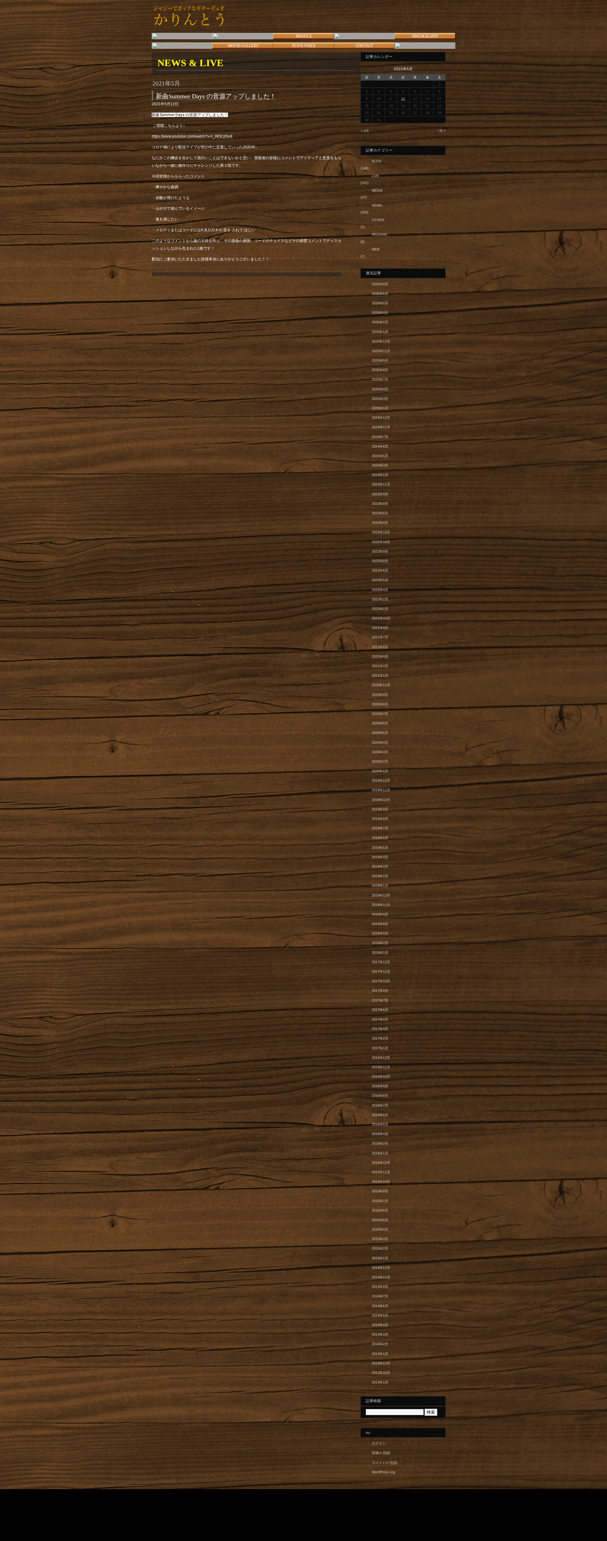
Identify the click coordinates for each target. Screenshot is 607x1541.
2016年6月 (380, 1115)
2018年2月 (380, 943)
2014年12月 (381, 1268)
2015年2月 (380, 1248)
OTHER (378, 220)
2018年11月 (381, 905)
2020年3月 (380, 752)
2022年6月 (380, 570)
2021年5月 (380, 647)
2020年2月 (380, 761)
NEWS (377, 205)
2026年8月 (380, 284)
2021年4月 (380, 656)
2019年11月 (381, 790)
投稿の (381, 1453)
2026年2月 (380, 322)
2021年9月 (380, 628)
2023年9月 (380, 494)
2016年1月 (380, 1153)
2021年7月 (380, 637)
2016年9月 (380, 1086)
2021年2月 (380, 666)
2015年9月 (380, 1191)
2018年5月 (380, 933)
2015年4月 (380, 1229)
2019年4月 (380, 857)
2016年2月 (380, 1143)
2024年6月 (380, 446)
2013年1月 (380, 1382)
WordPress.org (383, 1472)
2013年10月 (381, 1373)
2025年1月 (380, 408)
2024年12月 (381, 417)
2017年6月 (380, 1010)
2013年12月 (381, 1363)
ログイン (379, 1443)
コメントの (384, 1462)
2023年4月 (380, 523)
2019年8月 (380, 819)
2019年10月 (381, 800)
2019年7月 (380, 828)
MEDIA (377, 190)
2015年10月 (381, 1182)
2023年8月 (380, 504)
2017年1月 (380, 1048)
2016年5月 (380, 1124)
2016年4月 (380, 1134)
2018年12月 (381, 895)
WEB (375, 249)
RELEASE (379, 234)
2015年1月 (380, 1258)
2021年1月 (380, 675)
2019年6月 (380, 838)
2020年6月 (380, 723)
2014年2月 (380, 1344)
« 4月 (365, 131)
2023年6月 (380, 513)
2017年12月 (381, 962)
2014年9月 (380, 1287)
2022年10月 (381, 542)
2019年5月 (380, 847)
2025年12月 (381, 341)
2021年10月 (381, 618)
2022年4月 (380, 590)
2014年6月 (380, 1306)
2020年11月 (381, 685)
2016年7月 (380, 1105)
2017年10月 (381, 981)
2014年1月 (380, 1354)
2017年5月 (380, 1019)
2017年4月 (380, 1029)
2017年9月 (380, 990)
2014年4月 (380, 1325)
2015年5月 (380, 1220)
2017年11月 (381, 971)
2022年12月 (381, 532)
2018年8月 (380, 924)
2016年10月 (381, 1076)
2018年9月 (380, 914)
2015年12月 (381, 1163)
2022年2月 (380, 599)
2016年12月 (381, 1057)
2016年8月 (380, 1095)
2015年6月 (380, 1210)
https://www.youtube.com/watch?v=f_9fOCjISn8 (192, 136)
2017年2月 (380, 1038)
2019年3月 (380, 866)
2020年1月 (380, 771)
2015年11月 (381, 1172)
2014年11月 (381, 1277)
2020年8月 (380, 704)
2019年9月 (380, 809)
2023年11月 (381, 484)
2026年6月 (380, 293)
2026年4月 (380, 312)
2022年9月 (380, 551)
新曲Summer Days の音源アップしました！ (216, 96)
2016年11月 (381, 1067)
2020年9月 (380, 695)
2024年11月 (381, 427)
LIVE (375, 176)
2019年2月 (380, 876)
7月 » (441, 131)
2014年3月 (380, 1334)
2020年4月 (380, 742)
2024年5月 (380, 456)
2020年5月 (380, 733)
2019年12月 (381, 780)
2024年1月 (380, 475)
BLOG (377, 161)
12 (403, 98)
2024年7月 (380, 437)
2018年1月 (380, 952)
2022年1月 (380, 609)
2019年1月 (380, 885)
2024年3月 (380, 465)
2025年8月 (380, 370)
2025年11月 (381, 351)
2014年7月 (380, 1296)
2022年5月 (380, 580)
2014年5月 (380, 1315)
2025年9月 (380, 360)
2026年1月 (380, 331)
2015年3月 (380, 1239)
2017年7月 (380, 1000)
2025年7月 (380, 379)
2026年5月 (380, 303)
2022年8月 (380, 561)
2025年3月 (380, 399)
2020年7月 (380, 714)
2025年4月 (380, 389)
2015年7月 (380, 1201)
